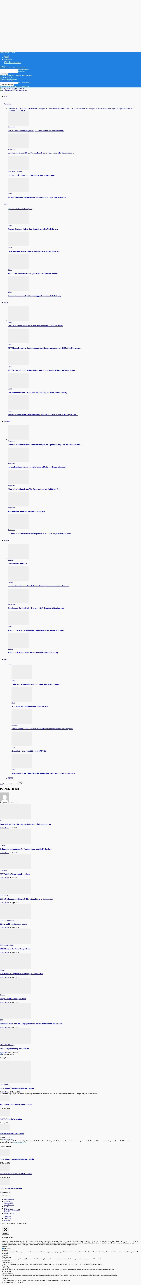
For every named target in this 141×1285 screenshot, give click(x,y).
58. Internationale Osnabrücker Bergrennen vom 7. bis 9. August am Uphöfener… (40, 534)
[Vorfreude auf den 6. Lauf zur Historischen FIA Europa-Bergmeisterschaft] (18, 461)
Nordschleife (81, 108)
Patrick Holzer (4, 828)
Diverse (12, 108)
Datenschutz (7, 1218)
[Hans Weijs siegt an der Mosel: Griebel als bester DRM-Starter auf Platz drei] (18, 246)
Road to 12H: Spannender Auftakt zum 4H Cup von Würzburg (33, 652)
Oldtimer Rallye (21, 209)
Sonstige (6, 540)
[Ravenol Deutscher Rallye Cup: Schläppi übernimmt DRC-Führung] (18, 290)
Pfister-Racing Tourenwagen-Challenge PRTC (112, 108)
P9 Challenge (89, 108)
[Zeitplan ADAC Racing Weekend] (15, 993)
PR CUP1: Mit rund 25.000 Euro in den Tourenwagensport (31, 175)
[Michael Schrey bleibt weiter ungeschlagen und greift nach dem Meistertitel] (18, 192)
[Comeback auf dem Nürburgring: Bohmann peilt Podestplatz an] (15, 819)
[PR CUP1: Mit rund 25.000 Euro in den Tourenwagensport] (18, 170)
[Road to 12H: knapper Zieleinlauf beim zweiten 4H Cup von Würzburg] (18, 625)
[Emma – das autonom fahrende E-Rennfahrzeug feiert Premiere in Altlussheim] (18, 580)
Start (1, 784)
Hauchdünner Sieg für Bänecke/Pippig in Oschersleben (21, 974)
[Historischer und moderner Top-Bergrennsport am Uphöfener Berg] (18, 484)
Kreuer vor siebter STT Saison (12, 1134)
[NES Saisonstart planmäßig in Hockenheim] (15, 1083)
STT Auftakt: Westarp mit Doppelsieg (15, 874)
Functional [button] (5, 1255)
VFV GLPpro (21, 110)
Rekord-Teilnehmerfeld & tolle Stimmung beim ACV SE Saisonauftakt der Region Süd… (43, 415)
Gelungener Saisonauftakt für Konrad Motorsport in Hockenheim (26, 849)
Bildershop (7, 61)
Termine (6, 57)
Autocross (13, 209)
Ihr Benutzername (23, 69)
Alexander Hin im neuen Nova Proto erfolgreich (26, 511)
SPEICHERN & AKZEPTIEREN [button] (12, 1282)
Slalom (6, 302)
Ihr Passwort (21, 71)
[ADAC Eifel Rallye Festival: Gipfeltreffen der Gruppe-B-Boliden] (18, 268)
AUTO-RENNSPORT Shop (12, 63)
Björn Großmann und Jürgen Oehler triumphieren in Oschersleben (26, 899)
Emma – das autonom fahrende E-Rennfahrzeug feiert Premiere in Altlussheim (38, 586)
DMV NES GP (61, 108)
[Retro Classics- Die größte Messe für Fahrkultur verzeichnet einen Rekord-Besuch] (22, 768)
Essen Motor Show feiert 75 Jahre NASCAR (29, 751)
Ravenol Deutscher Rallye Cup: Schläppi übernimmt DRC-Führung (34, 296)
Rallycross (29, 209)
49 (4, 1054)
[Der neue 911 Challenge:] (18, 558)
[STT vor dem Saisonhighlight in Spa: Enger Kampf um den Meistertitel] (18, 125)
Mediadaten (7, 1217)
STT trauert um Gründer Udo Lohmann (16, 1105)
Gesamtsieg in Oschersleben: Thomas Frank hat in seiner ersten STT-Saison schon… (41, 153)
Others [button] (4, 1277)
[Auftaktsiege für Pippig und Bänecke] (15, 1043)
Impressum (7, 1220)
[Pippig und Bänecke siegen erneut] (15, 918)
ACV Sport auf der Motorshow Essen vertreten (30, 706)
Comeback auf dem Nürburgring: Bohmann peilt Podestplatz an (25, 824)
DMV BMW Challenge (36, 108)
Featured (2, 970)
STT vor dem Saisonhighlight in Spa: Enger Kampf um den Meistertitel (36, 131)
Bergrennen (7, 421)
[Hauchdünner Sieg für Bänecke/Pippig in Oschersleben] (15, 968)
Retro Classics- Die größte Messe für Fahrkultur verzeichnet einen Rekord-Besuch (43, 773)
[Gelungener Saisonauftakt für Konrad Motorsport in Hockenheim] (15, 843)
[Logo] (7, 90)
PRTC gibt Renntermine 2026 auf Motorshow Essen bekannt (35, 684)
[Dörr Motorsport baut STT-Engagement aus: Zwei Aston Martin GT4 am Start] (15, 1018)
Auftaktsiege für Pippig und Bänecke (14, 1049)
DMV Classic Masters (50, 108)
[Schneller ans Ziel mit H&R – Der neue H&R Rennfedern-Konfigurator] (18, 602)
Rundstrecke (7, 104)
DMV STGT (70, 108)
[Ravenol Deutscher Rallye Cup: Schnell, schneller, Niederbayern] (18, 223)
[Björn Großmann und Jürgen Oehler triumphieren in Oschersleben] (15, 893)
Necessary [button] (5, 1246)
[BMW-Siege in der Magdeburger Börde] (15, 943)
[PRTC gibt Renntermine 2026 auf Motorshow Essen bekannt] (22, 679)
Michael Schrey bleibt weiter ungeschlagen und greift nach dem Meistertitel (37, 197)
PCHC (96, 108)
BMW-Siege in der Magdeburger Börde (15, 949)
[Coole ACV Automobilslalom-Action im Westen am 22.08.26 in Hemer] (18, 320)
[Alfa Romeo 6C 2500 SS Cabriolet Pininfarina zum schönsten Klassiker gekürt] (22, 723)
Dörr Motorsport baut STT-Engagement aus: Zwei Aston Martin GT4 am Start (31, 1024)
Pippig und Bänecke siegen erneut (13, 924)
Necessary (7, 1248)
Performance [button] (6, 1260)
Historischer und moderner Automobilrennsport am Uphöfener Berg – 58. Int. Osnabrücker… (45, 445)
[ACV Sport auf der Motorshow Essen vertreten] (22, 701)
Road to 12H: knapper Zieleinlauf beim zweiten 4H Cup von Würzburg (36, 630)
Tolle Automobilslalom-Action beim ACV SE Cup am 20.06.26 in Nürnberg (37, 392)
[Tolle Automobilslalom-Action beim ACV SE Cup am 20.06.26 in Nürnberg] (18, 387)
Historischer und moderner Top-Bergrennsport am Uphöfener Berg (34, 489)
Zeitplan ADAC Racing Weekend (13, 999)
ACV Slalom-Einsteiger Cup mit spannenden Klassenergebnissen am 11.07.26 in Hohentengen (45, 348)
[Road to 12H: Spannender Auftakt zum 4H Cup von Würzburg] (18, 647)
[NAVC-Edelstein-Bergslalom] (5, 1115)
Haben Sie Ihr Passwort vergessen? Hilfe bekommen (16, 75)
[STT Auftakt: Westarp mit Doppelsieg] (15, 868)
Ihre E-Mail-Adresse (24, 82)
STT (15, 110)
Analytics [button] (5, 1266)
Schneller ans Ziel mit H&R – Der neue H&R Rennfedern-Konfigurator (36, 608)
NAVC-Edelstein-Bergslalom (11, 1119)
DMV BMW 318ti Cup (22, 108)
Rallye (6, 204)
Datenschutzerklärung (6, 77)
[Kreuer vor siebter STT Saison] (5, 1130)
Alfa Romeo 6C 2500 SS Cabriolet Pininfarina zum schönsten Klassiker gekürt (42, 729)
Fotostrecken (8, 59)
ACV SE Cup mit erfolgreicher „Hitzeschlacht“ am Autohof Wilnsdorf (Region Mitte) (41, 370)
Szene (5, 659)
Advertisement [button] (6, 1271)
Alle (9, 108)
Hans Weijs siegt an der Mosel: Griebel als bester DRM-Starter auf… (34, 251)
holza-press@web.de (19, 1142)
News (5, 96)
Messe (10, 664)
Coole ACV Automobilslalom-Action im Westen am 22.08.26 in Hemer (35, 326)
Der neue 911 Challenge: (17, 564)
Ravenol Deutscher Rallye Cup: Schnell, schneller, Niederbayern (33, 229)
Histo (76, 108)
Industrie (10, 778)
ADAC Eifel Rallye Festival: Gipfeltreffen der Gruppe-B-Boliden (33, 273)
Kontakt (6, 56)
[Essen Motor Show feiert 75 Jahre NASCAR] (22, 745)
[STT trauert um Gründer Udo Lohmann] (5, 1101)
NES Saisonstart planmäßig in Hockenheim (17, 1088)
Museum (10, 582)
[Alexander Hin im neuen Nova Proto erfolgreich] (18, 506)
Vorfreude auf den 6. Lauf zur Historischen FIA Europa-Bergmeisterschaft (37, 467)
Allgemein (15, 725)
